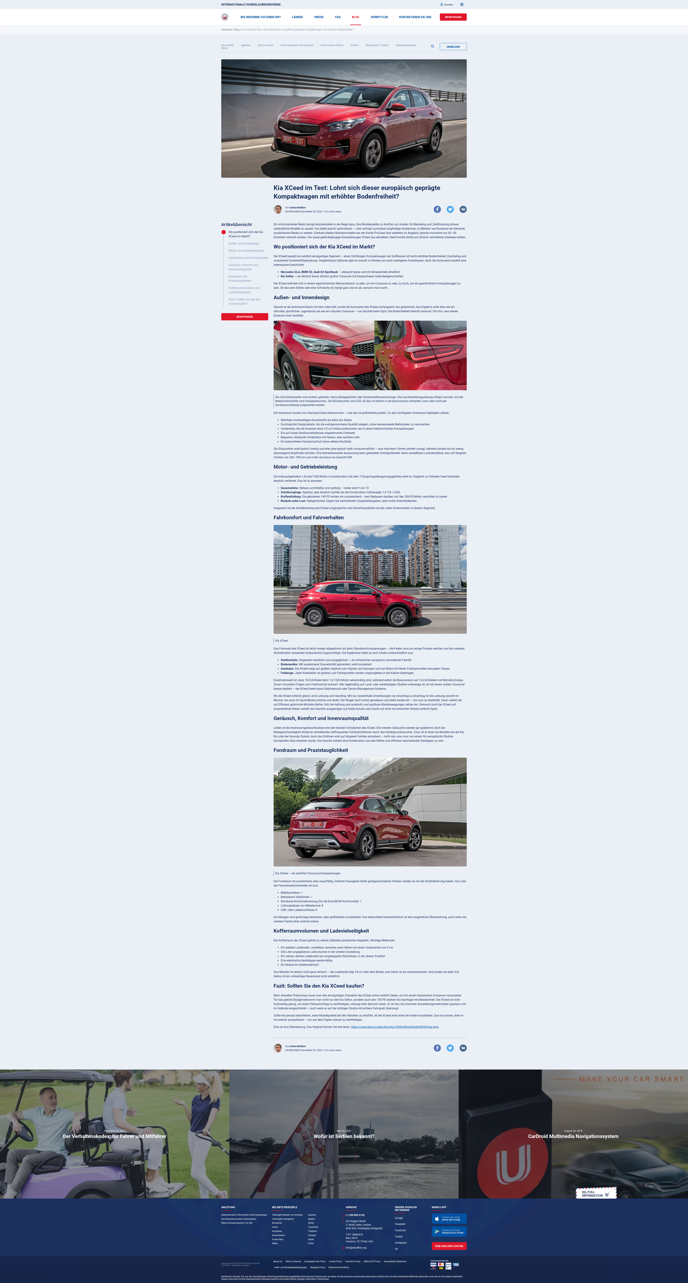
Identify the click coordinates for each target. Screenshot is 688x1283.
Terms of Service (293, 1261)
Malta (275, 1243)
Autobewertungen (406, 45)
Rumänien (277, 1223)
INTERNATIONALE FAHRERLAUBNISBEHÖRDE (251, 4)
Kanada (312, 1235)
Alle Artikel (227, 45)
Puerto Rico (277, 1239)
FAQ (338, 17)
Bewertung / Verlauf (377, 45)
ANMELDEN (453, 46)
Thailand (312, 1231)
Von (295, 207)
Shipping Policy (317, 1267)
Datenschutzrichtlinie (338, 1267)
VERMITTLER (379, 17)
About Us (277, 1261)
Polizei (355, 45)
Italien (311, 1223)
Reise (224, 48)
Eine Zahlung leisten (449, 1246)
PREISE (319, 17)
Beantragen (453, 17)
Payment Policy (352, 1261)
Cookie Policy (335, 1261)
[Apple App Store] (449, 1218)
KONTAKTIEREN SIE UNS (415, 17)
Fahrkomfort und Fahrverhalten (248, 258)
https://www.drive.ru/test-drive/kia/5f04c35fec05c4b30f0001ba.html (395, 1027)
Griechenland (278, 1235)
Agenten (246, 45)
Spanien (312, 1215)
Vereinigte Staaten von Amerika (287, 1215)
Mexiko (311, 1219)
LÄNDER (297, 17)
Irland (275, 1227)
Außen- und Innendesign (244, 243)
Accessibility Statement (395, 1261)
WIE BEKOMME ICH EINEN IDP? (260, 17)
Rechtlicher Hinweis (230, 1276)
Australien (277, 1231)
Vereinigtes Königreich (283, 1219)
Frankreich (313, 1227)
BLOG (355, 17)
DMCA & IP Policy (372, 1261)
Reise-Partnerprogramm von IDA (236, 1223)
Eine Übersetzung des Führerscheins (238, 1219)
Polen (311, 1243)
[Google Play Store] (449, 1231)
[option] (114, 1134)
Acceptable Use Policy (315, 1261)
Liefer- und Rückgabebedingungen (290, 1267)
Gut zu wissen (266, 45)
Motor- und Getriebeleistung (246, 250)
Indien (311, 1239)
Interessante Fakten (332, 45)
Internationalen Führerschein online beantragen (244, 1215)
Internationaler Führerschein (297, 45)
